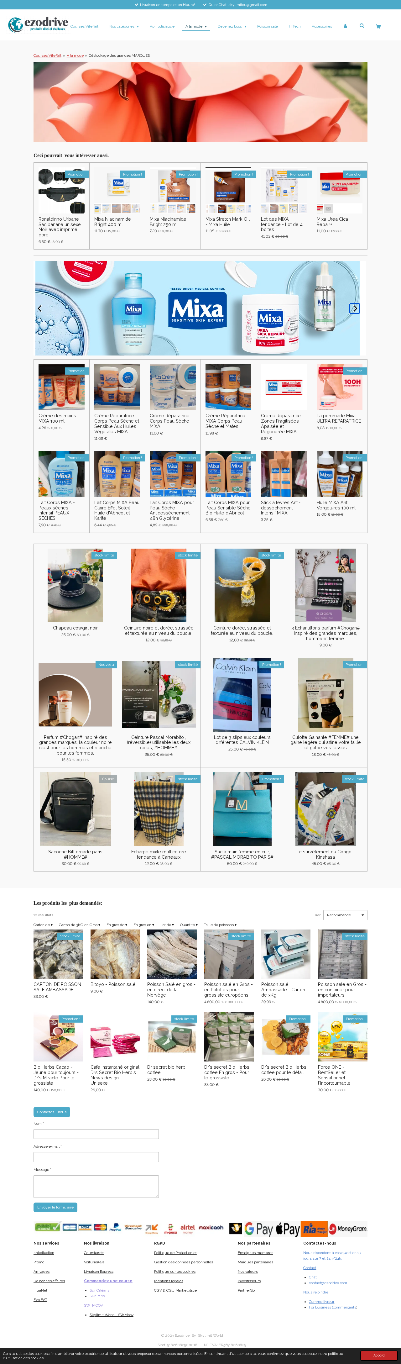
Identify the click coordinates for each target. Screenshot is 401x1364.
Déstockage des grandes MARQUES (119, 55)
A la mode (75, 55)
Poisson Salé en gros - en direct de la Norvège (171, 990)
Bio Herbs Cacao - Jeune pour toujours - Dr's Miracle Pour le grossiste (56, 1075)
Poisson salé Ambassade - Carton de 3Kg (283, 990)
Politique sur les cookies (174, 1271)
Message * (42, 1169)
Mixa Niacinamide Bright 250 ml (168, 222)
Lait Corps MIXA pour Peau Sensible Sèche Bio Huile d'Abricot (228, 508)
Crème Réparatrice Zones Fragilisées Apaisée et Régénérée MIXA (281, 423)
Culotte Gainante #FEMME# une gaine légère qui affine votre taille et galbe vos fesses (325, 742)
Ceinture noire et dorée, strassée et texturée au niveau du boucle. (159, 630)
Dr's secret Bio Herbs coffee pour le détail (283, 1070)
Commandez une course (108, 1281)
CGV (158, 1290)
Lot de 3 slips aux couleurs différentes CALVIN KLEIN (242, 740)
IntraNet (40, 1290)
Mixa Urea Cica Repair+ (332, 222)
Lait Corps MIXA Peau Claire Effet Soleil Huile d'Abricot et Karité (116, 510)
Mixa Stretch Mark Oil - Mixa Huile (228, 222)
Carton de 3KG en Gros (79, 925)
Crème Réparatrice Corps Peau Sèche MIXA (170, 421)
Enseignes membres (255, 1253)
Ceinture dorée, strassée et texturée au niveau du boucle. (242, 630)
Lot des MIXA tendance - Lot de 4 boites (282, 224)
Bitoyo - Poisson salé (113, 984)
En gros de (117, 925)
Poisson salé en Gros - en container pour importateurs (342, 990)
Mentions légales (168, 1281)
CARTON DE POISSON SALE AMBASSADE (57, 987)
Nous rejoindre (315, 1292)
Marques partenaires (255, 1262)
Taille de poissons (220, 925)
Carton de (43, 925)
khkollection (44, 1253)
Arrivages (41, 1271)
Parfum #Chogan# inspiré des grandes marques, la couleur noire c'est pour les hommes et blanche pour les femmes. (75, 745)
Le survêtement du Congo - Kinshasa (325, 854)
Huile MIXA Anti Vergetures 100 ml (336, 505)
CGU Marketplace (181, 1290)
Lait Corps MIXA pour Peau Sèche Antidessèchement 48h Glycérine (172, 510)
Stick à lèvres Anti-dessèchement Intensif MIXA (280, 508)
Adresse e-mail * (48, 1146)
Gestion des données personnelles (183, 1262)
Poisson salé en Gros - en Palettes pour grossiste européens (228, 990)
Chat (313, 1277)
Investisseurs (249, 1281)
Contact (309, 1268)
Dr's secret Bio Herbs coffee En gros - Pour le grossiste (226, 1072)
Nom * (39, 1123)
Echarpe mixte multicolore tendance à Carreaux (158, 854)
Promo (39, 1262)
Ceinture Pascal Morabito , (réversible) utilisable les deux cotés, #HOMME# (158, 742)
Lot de (167, 925)
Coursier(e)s (94, 1253)
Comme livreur (321, 1301)
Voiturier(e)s (94, 1262)
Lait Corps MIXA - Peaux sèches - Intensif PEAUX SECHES (57, 510)
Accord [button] (379, 1355)
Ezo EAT (40, 1300)
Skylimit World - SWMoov (111, 1315)
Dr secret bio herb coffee (166, 1070)
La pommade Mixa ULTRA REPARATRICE (339, 418)
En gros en (143, 925)
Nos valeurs (248, 1271)
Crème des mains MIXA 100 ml (57, 418)
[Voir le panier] (378, 26)
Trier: (317, 915)
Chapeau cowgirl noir (75, 627)
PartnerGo (246, 1290)
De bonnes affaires (49, 1281)
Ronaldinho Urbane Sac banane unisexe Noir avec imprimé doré (60, 227)
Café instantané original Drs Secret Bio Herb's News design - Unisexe (115, 1075)
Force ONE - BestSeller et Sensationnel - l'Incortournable (334, 1075)
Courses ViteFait (47, 55)
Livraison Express (98, 1271)
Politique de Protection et (175, 1253)
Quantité (189, 925)
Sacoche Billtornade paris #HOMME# (75, 854)
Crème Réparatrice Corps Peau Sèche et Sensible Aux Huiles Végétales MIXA (116, 423)
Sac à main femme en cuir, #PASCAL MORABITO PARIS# (242, 854)
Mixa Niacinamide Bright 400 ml (112, 222)
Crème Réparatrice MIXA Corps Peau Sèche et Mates (225, 421)
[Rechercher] (361, 25)
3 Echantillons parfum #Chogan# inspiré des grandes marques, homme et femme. (325, 633)
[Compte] (346, 26)
